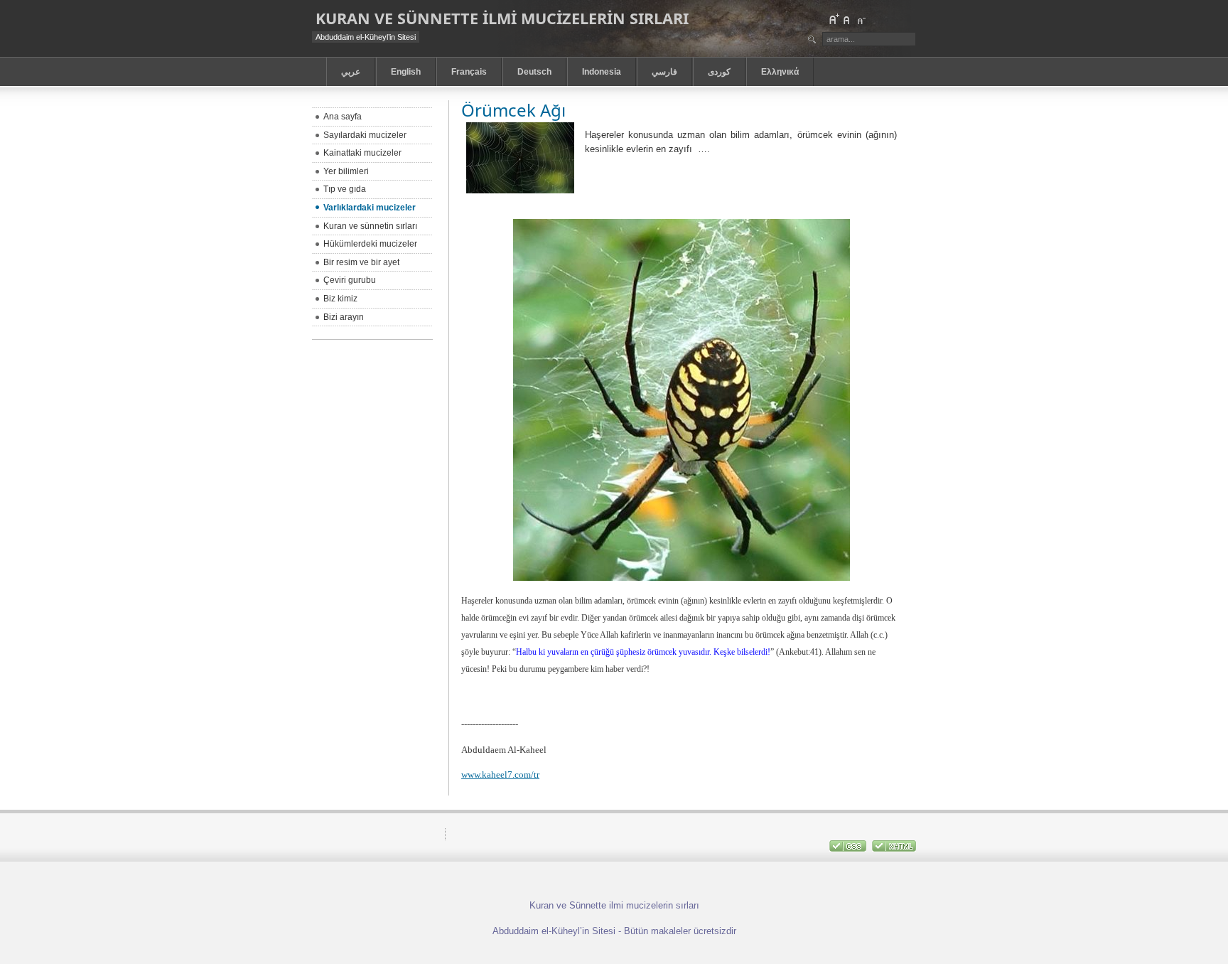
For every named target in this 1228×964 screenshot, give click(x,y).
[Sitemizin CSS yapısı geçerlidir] (848, 849)
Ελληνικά (780, 72)
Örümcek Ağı (513, 110)
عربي (350, 72)
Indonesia (601, 72)
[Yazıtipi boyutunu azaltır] (860, 19)
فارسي (664, 72)
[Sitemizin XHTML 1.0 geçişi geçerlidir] (894, 849)
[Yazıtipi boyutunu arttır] (833, 19)
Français (469, 72)
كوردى (719, 72)
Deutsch (534, 72)
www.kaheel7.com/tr (500, 774)
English (406, 72)
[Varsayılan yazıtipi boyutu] (847, 19)
